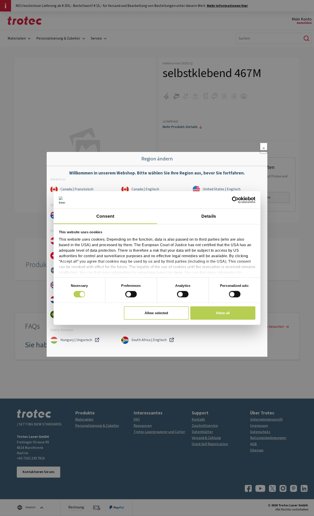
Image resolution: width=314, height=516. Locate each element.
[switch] (131, 294)
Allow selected (156, 313)
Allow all (223, 313)
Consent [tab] (105, 216)
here (178, 272)
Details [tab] (208, 216)
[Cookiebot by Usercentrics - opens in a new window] (235, 200)
